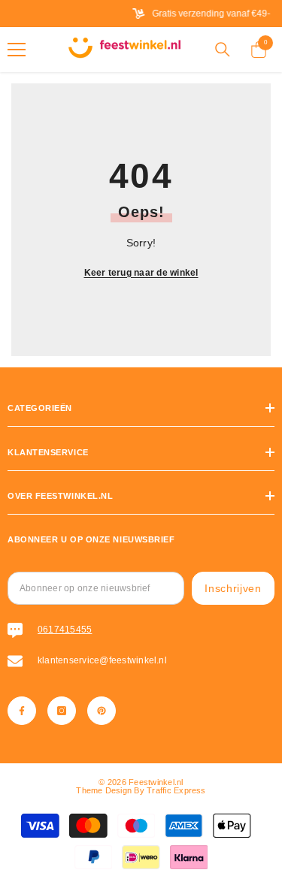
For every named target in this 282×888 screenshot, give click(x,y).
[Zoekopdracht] (223, 50)
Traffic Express (176, 790)
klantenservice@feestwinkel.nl (102, 660)
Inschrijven (233, 588)
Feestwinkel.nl (156, 782)
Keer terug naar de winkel (141, 272)
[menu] (17, 50)
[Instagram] (61, 710)
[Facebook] (22, 710)
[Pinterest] (101, 710)
